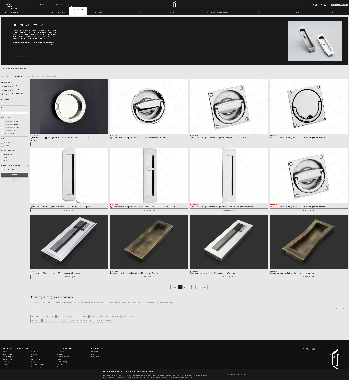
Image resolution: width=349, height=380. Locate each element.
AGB (61, 321)
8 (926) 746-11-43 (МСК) (42, 4)
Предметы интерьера (37, 367)
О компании (60, 354)
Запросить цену (149, 144)
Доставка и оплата (63, 356)
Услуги (59, 359)
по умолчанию (20, 76)
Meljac (92, 321)
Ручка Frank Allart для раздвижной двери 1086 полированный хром (297, 207)
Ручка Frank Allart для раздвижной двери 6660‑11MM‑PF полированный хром (221, 207)
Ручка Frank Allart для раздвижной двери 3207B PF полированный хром (60, 207)
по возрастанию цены (35, 76)
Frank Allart (62, 316)
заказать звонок (339, 5)
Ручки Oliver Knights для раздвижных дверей (11, 89)
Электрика (34, 362)
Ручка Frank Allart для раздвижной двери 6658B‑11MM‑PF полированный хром (142, 207)
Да (72, 13)
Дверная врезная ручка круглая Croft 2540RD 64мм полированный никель (61, 137)
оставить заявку (21, 57)
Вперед (204, 287)
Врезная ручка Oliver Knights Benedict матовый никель (212, 273)
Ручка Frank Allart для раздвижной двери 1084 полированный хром (138, 137)
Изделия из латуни (63, 362)
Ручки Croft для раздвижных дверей (12, 93)
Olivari (108, 321)
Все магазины (94, 351)
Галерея (59, 364)
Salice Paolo (36, 321)
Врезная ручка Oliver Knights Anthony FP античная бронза (134, 273)
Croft (85, 316)
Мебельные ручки (8, 356)
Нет (75, 13)
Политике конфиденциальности (182, 377)
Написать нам (28, 4)
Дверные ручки (7, 354)
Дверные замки (35, 351)
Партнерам (60, 351)
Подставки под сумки (37, 364)
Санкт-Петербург (95, 356)
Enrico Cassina (128, 316)
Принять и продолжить (236, 374)
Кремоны (5, 364)
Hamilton (93, 316)
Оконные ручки (7, 359)
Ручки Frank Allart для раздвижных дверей (10, 85)
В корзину (69, 144)
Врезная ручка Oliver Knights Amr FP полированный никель (55, 273)
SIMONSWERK (70, 321)
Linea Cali (46, 321)
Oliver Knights (49, 316)
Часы (32, 356)
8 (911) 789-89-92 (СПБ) (58, 4)
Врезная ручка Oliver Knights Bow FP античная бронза (292, 273)
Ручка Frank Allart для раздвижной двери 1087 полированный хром (297, 137)
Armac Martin (36, 316)
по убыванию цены (52, 76)
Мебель (5, 351)
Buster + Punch (75, 316)
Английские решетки (9, 367)
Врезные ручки (7, 362)
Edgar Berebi (104, 316)
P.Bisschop (116, 316)
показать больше (339, 309)
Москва (92, 354)
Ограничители (35, 359)
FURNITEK (100, 321)
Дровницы (34, 354)
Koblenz (84, 321)
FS (77, 321)
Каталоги (60, 367)
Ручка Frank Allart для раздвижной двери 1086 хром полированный (218, 137)
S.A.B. (55, 321)
